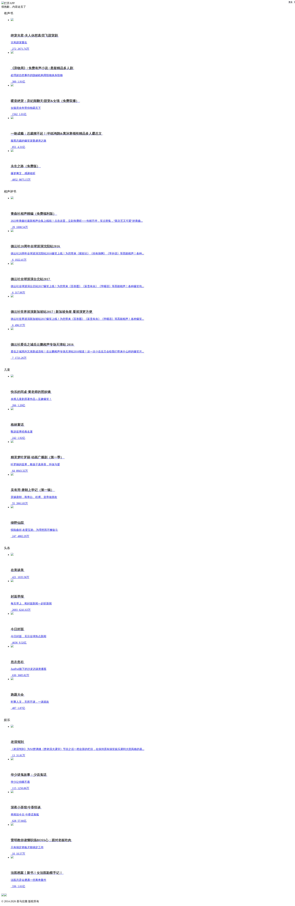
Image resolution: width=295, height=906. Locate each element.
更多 (291, 2)
